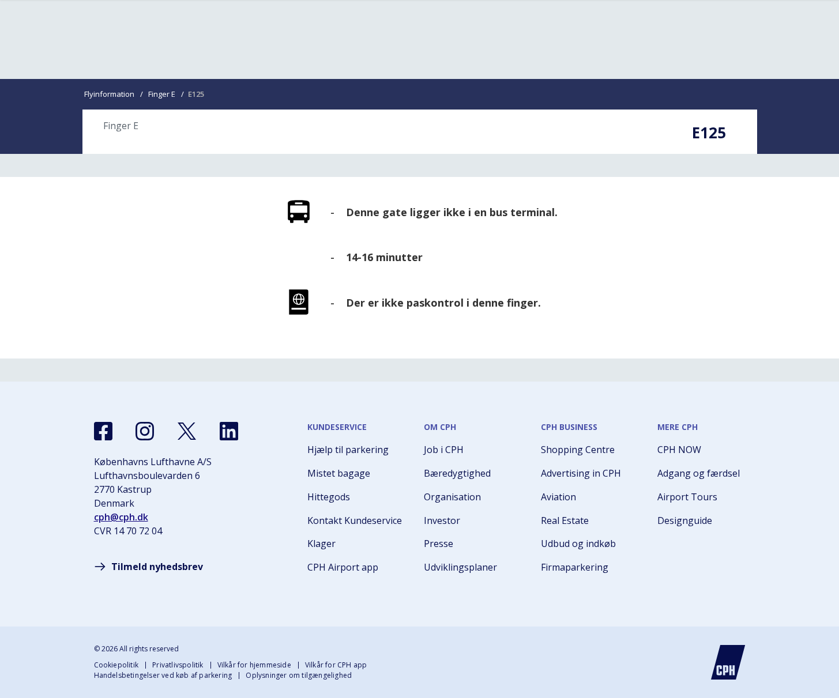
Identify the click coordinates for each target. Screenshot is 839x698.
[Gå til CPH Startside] (728, 662)
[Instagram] (145, 431)
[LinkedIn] (229, 431)
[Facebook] (103, 431)
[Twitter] (187, 431)
